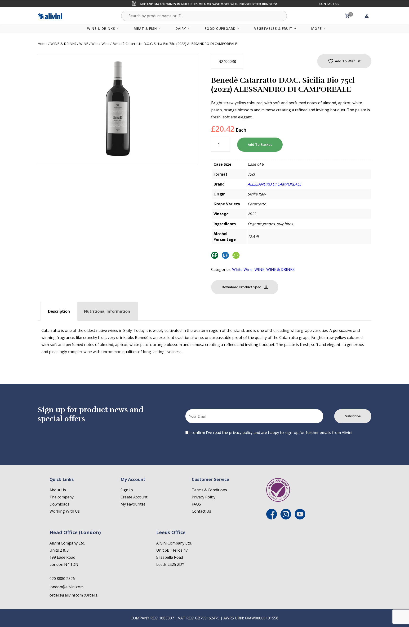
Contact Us (329, 4)
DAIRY (180, 28)
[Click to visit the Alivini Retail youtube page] (300, 518)
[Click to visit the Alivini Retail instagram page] (285, 518)
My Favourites (133, 504)
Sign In (126, 490)
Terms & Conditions (209, 490)
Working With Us (64, 511)
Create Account (133, 497)
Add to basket (260, 144)
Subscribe (353, 416)
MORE (316, 28)
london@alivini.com (66, 586)
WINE (83, 43)
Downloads (59, 504)
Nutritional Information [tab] (107, 311)
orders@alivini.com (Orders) (73, 595)
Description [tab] (59, 311)
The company (61, 497)
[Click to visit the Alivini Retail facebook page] (271, 518)
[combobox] (204, 16)
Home (42, 43)
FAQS (196, 504)
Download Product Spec (241, 287)
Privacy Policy (203, 497)
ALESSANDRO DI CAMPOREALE (274, 184)
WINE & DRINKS (101, 28)
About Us (57, 490)
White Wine (100, 43)
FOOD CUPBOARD (220, 28)
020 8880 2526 (62, 578)
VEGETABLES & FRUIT (273, 28)
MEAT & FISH (145, 28)
